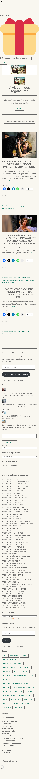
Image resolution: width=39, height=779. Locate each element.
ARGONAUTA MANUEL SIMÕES (12, 566)
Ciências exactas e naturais (12, 663)
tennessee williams (8, 208)
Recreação (25, 703)
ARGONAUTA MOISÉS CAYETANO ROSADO (16, 573)
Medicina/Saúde (9, 695)
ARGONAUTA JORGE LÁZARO (12, 538)
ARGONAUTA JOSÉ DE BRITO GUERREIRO (16, 542)
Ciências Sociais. (24, 667)
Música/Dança (16, 699)
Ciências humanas (9, 667)
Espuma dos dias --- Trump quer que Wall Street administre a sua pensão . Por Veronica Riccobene (19, 407)
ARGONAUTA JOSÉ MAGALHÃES (13, 547)
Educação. (6, 675)
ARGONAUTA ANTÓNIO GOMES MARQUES (16, 484)
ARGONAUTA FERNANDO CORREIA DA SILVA (17, 521)
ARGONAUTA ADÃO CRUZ (11, 479)
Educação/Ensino (20, 675)
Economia (25, 671)
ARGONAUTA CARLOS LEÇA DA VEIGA (15, 498)
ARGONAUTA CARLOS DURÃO (12, 495)
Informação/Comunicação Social (23, 687)
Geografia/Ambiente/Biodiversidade (15, 683)
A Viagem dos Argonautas (19, 89)
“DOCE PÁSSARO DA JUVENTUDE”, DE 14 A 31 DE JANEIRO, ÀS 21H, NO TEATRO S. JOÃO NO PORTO (19, 239)
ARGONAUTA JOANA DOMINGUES (13, 530)
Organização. (28, 699)
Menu (19, 108)
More (10, 181)
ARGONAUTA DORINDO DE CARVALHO (15, 512)
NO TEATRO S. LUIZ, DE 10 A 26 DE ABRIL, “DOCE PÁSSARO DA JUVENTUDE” (19, 164)
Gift (3, 62)
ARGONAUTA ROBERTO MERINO (13, 591)
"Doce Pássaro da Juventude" (11, 206)
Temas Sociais (18, 707)
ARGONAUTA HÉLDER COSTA (12, 526)
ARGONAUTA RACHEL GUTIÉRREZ (14, 589)
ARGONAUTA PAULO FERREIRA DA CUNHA (16, 580)
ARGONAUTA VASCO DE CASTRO (13, 605)
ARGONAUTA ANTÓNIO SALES (12, 491)
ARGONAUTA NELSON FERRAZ (12, 575)
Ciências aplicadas (9, 660)
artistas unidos (26, 277)
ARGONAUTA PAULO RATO (11, 582)
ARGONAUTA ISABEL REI (10, 528)
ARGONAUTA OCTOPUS (10, 577)
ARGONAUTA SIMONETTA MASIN (13, 598)
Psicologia (15, 703)
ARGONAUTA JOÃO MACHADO (12, 533)
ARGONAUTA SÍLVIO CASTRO (12, 596)
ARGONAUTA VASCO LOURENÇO (13, 608)
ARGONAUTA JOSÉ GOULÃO (12, 545)
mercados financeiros (25, 695)
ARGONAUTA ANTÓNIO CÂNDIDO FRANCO (16, 481)
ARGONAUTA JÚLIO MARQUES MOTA (15, 552)
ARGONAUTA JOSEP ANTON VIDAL (14, 549)
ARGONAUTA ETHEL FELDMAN (12, 514)
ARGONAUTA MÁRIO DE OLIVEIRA (13, 570)
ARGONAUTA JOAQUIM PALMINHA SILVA (16, 535)
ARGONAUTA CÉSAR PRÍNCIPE (12, 505)
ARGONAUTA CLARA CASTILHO (13, 507)
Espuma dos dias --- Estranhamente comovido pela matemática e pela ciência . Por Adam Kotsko (19, 427)
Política (5, 703)
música (5, 699)
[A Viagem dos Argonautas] (19, 70)
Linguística (18, 691)
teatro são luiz (26, 331)
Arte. (5, 656)
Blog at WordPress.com (9, 761)
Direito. (16, 671)
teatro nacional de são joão (26, 280)
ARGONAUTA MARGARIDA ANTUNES (14, 568)
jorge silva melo (26, 206)
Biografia (24, 656)
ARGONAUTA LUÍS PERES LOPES (13, 559)
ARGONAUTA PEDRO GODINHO (12, 587)
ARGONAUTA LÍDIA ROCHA (11, 554)
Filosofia (31, 675)
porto (14, 280)
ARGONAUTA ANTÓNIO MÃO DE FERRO (15, 486)
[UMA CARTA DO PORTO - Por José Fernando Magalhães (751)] (19, 412)
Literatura (28, 691)
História (6, 687)
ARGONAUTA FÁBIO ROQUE (11, 519)
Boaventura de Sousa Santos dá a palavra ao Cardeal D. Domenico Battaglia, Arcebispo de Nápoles (18, 395)
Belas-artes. (14, 656)
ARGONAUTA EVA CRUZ (10, 516)
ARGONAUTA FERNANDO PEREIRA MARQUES (17, 524)
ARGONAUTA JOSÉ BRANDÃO (12, 540)
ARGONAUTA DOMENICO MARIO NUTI (15, 510)
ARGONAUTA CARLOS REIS (11, 502)
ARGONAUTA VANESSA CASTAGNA (14, 603)
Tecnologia (7, 707)
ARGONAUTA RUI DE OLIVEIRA (12, 594)
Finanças (6, 679)
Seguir (6, 640)
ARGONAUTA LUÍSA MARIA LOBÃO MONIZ (16, 556)
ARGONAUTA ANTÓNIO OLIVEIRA (13, 488)
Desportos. (7, 671)
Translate (17, 619)
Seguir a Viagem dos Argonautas (16, 374)
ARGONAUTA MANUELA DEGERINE (14, 563)
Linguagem (7, 691)
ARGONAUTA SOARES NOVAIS (12, 601)
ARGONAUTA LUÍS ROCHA (11, 561)
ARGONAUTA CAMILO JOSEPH (12, 493)
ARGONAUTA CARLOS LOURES (12, 500)
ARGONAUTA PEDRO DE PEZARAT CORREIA (17, 584)
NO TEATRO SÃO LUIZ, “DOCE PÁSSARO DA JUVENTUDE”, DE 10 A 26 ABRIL (19, 293)
